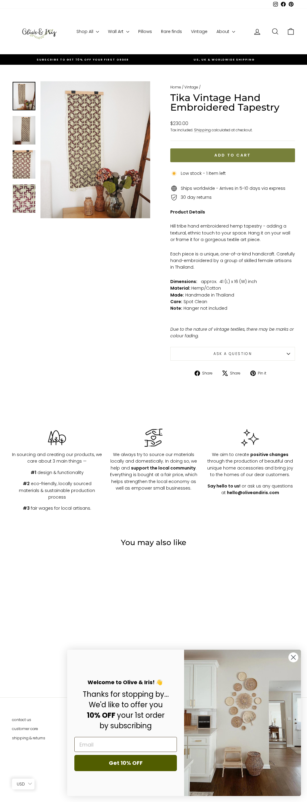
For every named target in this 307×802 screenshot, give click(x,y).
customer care (25, 728)
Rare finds (171, 31)
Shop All (85, 31)
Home (175, 87)
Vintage (199, 31)
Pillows (145, 31)
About (223, 31)
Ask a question (232, 353)
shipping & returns (28, 738)
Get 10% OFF (126, 763)
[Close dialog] (293, 657)
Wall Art (116, 31)
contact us (21, 719)
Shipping (202, 130)
